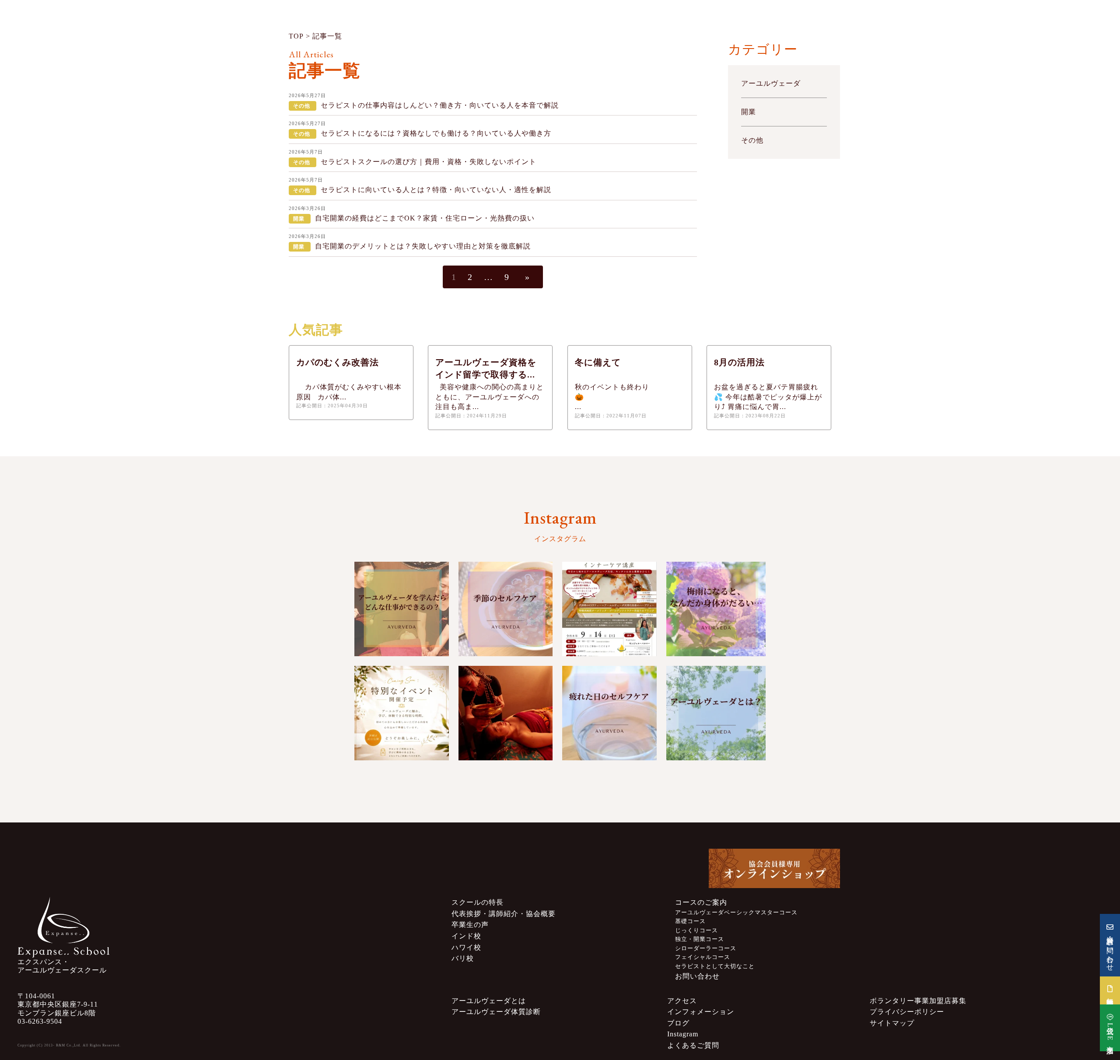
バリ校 (463, 958)
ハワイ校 (466, 947)
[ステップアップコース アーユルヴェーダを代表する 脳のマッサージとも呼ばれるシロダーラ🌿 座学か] (505, 713)
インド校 (466, 936)
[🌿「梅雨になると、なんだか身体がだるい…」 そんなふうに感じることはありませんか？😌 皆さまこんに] (716, 609)
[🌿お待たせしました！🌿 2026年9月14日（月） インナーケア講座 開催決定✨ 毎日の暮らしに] (609, 609)
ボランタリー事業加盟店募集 (918, 1000)
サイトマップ (892, 1023)
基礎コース (690, 921)
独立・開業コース (699, 939)
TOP (296, 36)
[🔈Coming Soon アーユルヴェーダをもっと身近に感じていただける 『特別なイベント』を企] (401, 713)
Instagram (682, 1034)
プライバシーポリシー (907, 1011)
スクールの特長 (478, 902)
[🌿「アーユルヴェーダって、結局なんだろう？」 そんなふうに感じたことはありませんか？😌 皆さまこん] (716, 713)
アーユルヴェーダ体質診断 (496, 1011)
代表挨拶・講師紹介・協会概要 (504, 913)
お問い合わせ (697, 976)
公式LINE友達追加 (1110, 1032)
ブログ (678, 1023)
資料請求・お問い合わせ (1110, 949)
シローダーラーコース (705, 948)
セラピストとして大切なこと (715, 966)
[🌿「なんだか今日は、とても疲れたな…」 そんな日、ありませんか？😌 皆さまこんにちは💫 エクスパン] (609, 713)
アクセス (682, 1000)
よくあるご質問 (693, 1045)
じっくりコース (696, 930)
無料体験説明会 (1110, 994)
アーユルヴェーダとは (489, 1000)
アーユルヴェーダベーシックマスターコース (736, 913)
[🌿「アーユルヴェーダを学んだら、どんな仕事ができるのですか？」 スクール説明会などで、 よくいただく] (401, 609)
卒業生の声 (470, 924)
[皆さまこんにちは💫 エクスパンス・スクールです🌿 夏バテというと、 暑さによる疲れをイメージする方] (505, 609)
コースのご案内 (701, 902)
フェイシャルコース (702, 957)
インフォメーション (700, 1011)
